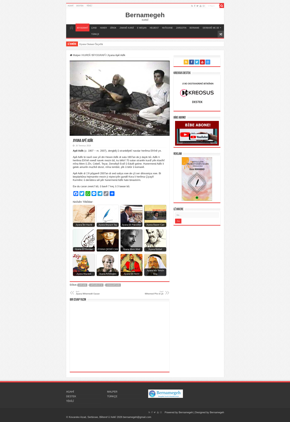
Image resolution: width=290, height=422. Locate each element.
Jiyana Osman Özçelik (91, 44)
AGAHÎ (70, 6)
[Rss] (192, 6)
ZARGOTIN (181, 28)
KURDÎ (86, 55)
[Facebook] (195, 6)
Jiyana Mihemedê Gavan (88, 293)
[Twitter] (197, 6)
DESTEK (80, 6)
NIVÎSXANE (167, 28)
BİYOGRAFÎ (82, 28)
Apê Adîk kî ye (96, 285)
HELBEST (154, 28)
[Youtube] (200, 6)
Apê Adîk (82, 285)
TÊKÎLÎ (89, 6)
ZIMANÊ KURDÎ (127, 28)
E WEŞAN (141, 28)
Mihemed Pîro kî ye (154, 293)
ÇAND (94, 28)
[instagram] (203, 6)
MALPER (72, 27)
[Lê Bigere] (221, 5)
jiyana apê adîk (113, 285)
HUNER (103, 28)
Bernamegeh (145, 15)
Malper (76, 55)
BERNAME (194, 28)
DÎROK (113, 28)
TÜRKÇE (95, 34)
